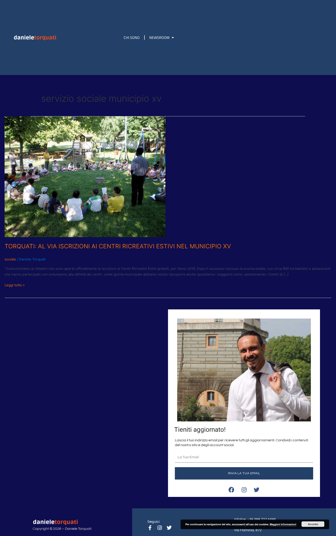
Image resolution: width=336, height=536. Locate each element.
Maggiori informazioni (283, 524)
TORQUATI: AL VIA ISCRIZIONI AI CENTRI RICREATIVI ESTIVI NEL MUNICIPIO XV (118, 246)
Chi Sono (132, 37)
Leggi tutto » (15, 284)
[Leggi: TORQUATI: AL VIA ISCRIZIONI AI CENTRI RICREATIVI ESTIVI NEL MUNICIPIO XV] (85, 176)
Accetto (313, 524)
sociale (10, 259)
